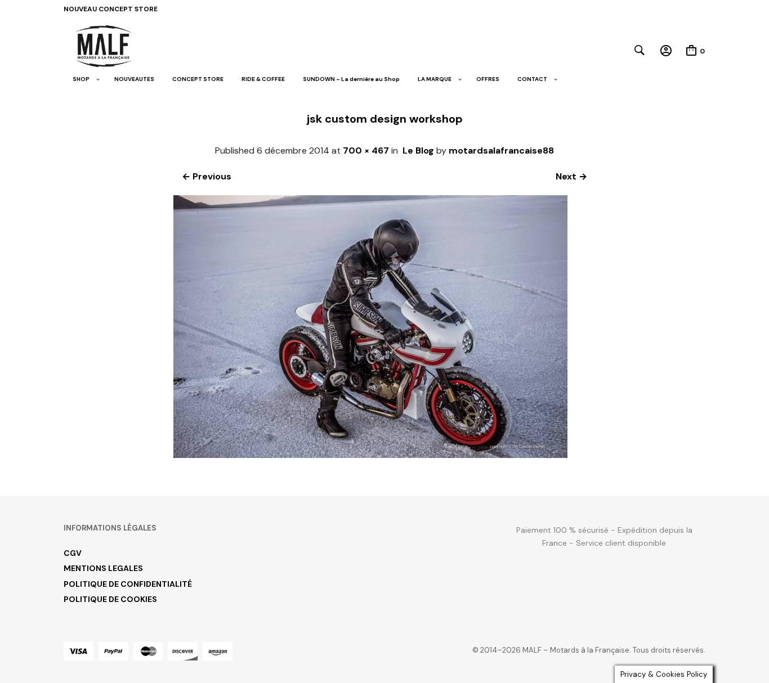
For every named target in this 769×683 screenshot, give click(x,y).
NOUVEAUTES (134, 79)
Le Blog (418, 150)
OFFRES (487, 79)
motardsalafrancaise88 (501, 150)
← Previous (206, 176)
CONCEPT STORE (197, 79)
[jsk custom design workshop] (370, 455)
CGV (73, 553)
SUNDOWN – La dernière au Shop (351, 79)
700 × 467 (366, 150)
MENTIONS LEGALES (103, 568)
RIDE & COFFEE (263, 79)
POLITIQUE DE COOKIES (110, 599)
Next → (571, 176)
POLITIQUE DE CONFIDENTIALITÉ (128, 584)
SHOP (81, 79)
